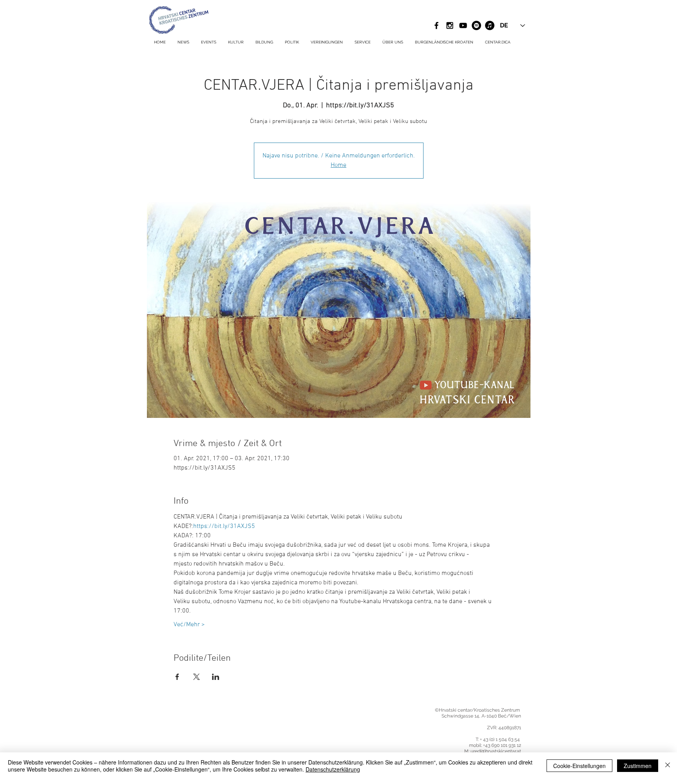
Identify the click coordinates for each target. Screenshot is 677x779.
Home (338, 165)
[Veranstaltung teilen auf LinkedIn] (215, 677)
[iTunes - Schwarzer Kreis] (489, 25)
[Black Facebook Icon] (436, 25)
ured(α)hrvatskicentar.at (496, 751)
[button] (363, 42)
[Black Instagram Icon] (449, 25)
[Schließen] (667, 766)
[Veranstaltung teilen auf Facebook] (177, 677)
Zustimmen (638, 766)
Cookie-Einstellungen (579, 766)
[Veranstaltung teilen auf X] (196, 677)
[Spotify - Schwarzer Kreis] (476, 25)
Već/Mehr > (189, 625)
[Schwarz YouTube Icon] (463, 25)
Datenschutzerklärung (333, 769)
